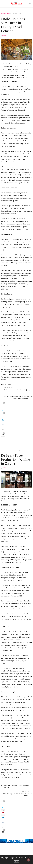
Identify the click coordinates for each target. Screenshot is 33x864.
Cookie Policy (10, 859)
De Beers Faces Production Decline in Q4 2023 (15, 459)
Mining (9, 450)
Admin (4, 35)
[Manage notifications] (28, 859)
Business (3, 13)
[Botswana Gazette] (16, 4)
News (8, 13)
